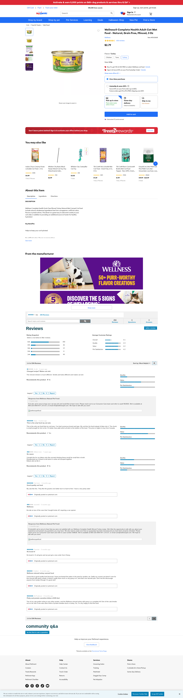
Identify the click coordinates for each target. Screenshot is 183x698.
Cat (27, 25)
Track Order (63, 672)
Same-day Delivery (133, 672)
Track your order (51, 8)
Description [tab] (31, 196)
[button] (154, 618)
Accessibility (63, 679)
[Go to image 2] (29, 41)
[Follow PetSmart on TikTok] (42, 686)
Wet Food (46, 25)
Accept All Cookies (157, 694)
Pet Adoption (97, 679)
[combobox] (87, 13)
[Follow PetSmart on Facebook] (27, 686)
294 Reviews (45, 315)
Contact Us (63, 668)
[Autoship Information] (128, 86)
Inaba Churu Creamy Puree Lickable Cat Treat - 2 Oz (35, 168)
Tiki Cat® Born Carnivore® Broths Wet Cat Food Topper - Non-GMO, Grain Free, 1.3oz (125, 169)
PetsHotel (96, 672)
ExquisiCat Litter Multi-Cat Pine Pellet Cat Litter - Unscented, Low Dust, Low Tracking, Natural (148, 169)
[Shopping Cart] (153, 14)
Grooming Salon (98, 664)
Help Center (63, 664)
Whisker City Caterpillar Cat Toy (79, 168)
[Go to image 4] (29, 58)
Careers (28, 668)
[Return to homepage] (41, 13)
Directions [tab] (54, 196)
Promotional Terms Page (99, 651)
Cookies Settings (123, 694)
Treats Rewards (30, 672)
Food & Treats (36, 25)
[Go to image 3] (29, 49)
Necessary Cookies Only (140, 694)
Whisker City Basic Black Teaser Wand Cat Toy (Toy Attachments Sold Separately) (57, 169)
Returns (62, 676)
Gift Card (30, 8)
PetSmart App (30, 676)
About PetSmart (30, 664)
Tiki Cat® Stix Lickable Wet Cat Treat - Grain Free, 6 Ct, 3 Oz (102, 169)
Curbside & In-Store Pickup (136, 668)
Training (96, 668)
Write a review (151, 328)
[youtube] (47, 686)
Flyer (39, 8)
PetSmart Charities (31, 679)
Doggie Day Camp (99, 676)
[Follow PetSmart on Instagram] (32, 686)
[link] (31, 315)
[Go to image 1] (29, 32)
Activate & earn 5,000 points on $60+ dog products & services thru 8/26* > (91, 2)
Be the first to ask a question (37, 632)
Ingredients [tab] (42, 196)
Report (52, 393)
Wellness (107, 37)
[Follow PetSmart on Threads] (37, 686)
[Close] (179, 694)
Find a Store (131, 664)
